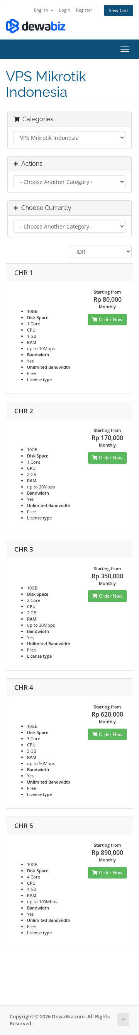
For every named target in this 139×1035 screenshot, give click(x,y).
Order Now (110, 319)
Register (84, 10)
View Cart (118, 10)
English (41, 10)
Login (64, 10)
